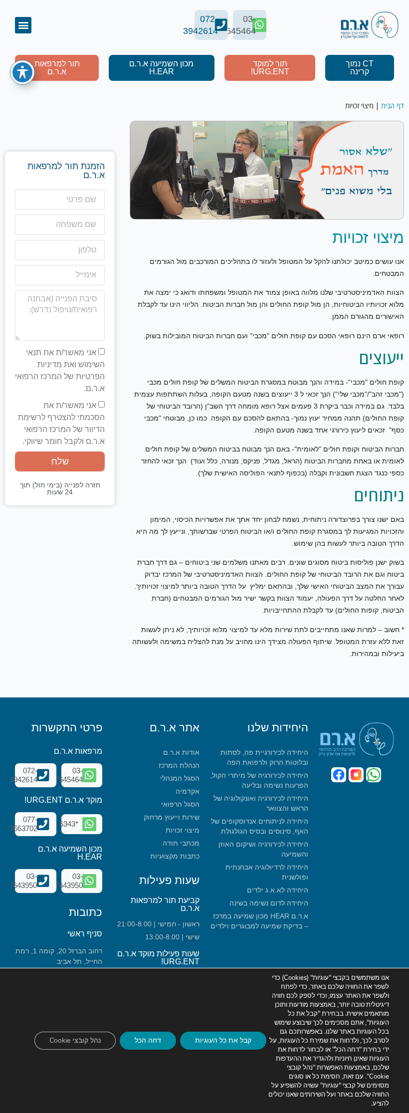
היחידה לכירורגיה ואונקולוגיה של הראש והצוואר (260, 803)
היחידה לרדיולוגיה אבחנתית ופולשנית (266, 872)
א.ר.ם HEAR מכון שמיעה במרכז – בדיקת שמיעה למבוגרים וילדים (259, 921)
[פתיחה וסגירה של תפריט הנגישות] (22, 72)
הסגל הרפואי (180, 804)
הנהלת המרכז (179, 765)
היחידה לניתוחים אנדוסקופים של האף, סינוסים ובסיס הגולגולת (259, 826)
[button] (23, 25)
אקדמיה (188, 791)
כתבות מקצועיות (175, 856)
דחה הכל (148, 1040)
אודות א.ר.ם (181, 752)
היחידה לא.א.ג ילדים (277, 890)
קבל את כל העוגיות (223, 1040)
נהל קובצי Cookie (75, 1040)
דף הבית (392, 105)
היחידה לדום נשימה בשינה (268, 903)
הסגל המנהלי (180, 778)
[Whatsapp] (373, 774)
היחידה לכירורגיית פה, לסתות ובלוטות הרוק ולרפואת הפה (264, 757)
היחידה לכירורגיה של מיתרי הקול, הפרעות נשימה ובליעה (259, 780)
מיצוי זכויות (183, 830)
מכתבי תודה (181, 843)
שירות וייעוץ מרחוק (172, 817)
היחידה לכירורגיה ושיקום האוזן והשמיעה (263, 849)
